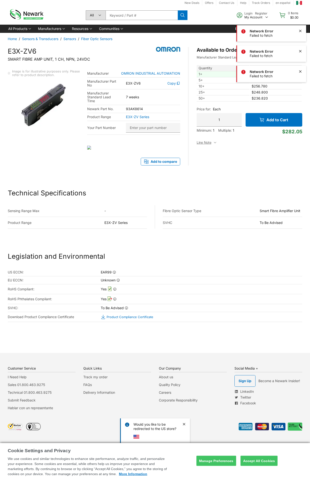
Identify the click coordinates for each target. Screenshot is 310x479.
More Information (133, 474)
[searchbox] (142, 15)
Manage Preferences (216, 461)
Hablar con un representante (30, 408)
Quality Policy (169, 385)
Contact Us (226, 3)
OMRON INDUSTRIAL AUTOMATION (150, 73)
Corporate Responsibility (178, 400)
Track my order (95, 377)
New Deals (192, 3)
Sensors (69, 39)
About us (166, 377)
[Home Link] (26, 15)
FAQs (87, 385)
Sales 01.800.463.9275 (26, 385)
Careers (165, 392)
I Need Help (17, 377)
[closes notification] (300, 10)
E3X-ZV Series (137, 117)
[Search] (182, 15)
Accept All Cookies (259, 461)
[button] (19, 29)
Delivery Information (99, 392)
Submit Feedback (22, 400)
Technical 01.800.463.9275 (30, 392)
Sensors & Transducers (40, 39)
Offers (209, 3)
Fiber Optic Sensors (96, 39)
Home (12, 39)
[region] (155, 461)
